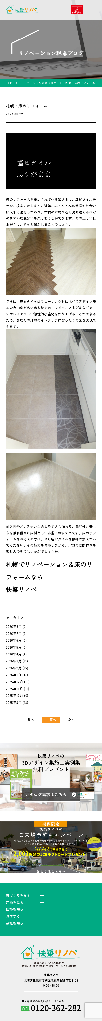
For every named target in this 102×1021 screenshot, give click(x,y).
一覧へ (51, 719)
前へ (30, 719)
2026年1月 (13, 674)
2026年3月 (14, 660)
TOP (9, 83)
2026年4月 (14, 654)
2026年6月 (14, 640)
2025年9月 (14, 702)
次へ (71, 719)
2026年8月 (14, 626)
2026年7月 (14, 633)
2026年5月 (14, 647)
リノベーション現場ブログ (38, 83)
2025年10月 (14, 695)
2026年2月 (14, 667)
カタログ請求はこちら (46, 794)
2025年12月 (14, 681)
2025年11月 (14, 688)
